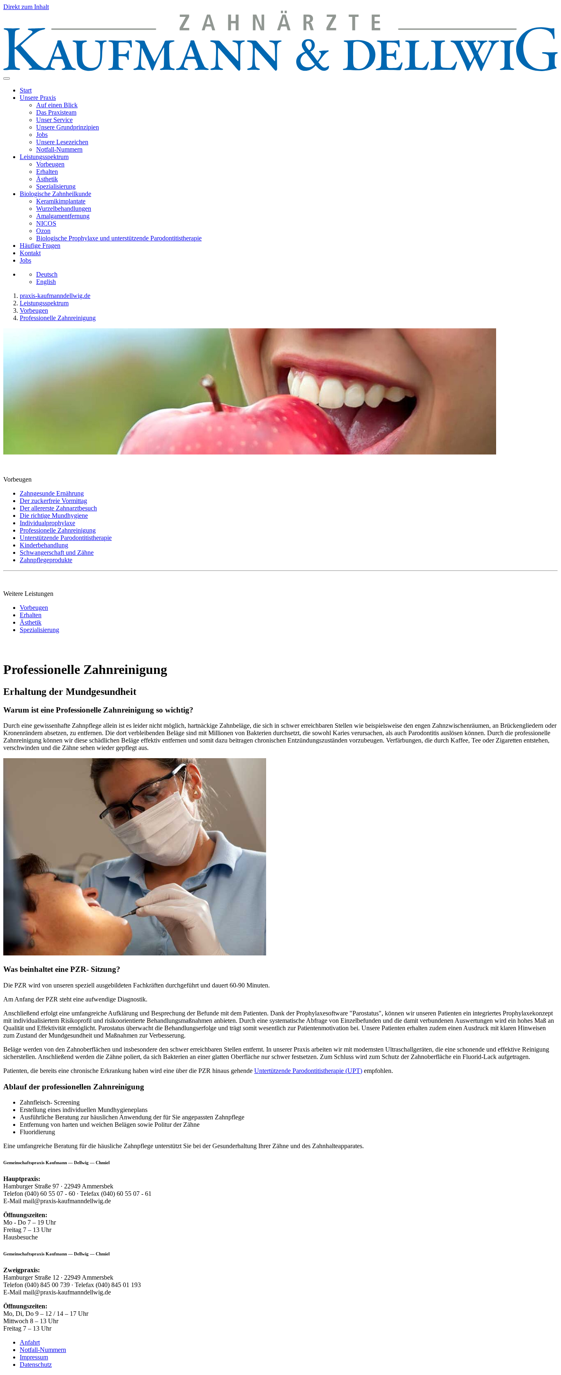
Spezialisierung (56, 186)
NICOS (46, 223)
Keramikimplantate (60, 201)
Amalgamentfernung (63, 215)
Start (26, 90)
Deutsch (46, 274)
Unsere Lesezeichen (62, 141)
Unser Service (54, 119)
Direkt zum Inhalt (26, 6)
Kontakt (30, 252)
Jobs (42, 134)
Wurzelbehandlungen (63, 208)
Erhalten (47, 171)
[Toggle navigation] (6, 78)
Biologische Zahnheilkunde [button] (55, 193)
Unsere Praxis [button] (38, 97)
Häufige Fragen (40, 245)
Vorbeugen (50, 164)
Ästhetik (47, 178)
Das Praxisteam (56, 112)
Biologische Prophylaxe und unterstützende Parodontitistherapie (119, 238)
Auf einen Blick (57, 105)
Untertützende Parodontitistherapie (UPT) (308, 1070)
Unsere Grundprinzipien (67, 127)
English (46, 281)
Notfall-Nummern (59, 149)
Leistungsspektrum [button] (44, 156)
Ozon (43, 230)
